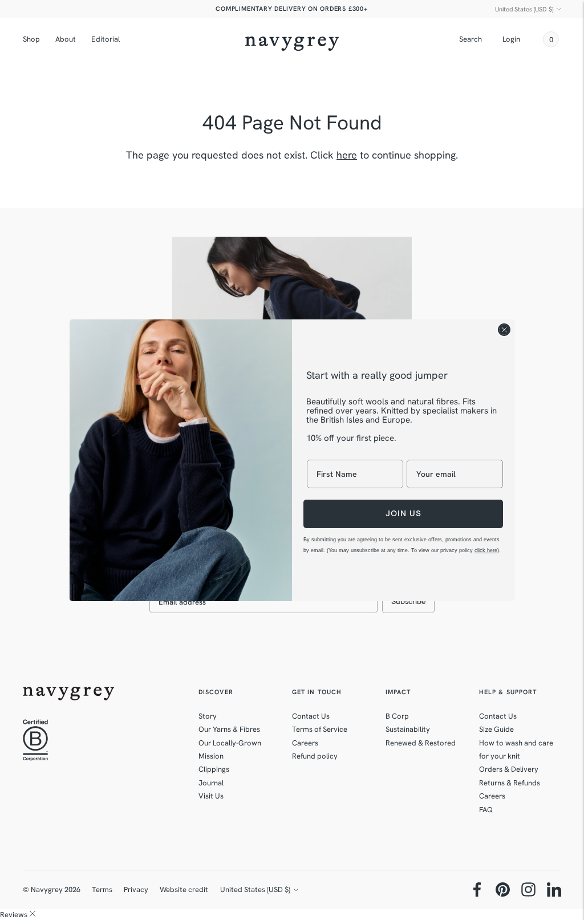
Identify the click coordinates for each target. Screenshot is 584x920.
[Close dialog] (504, 329)
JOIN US (403, 513)
